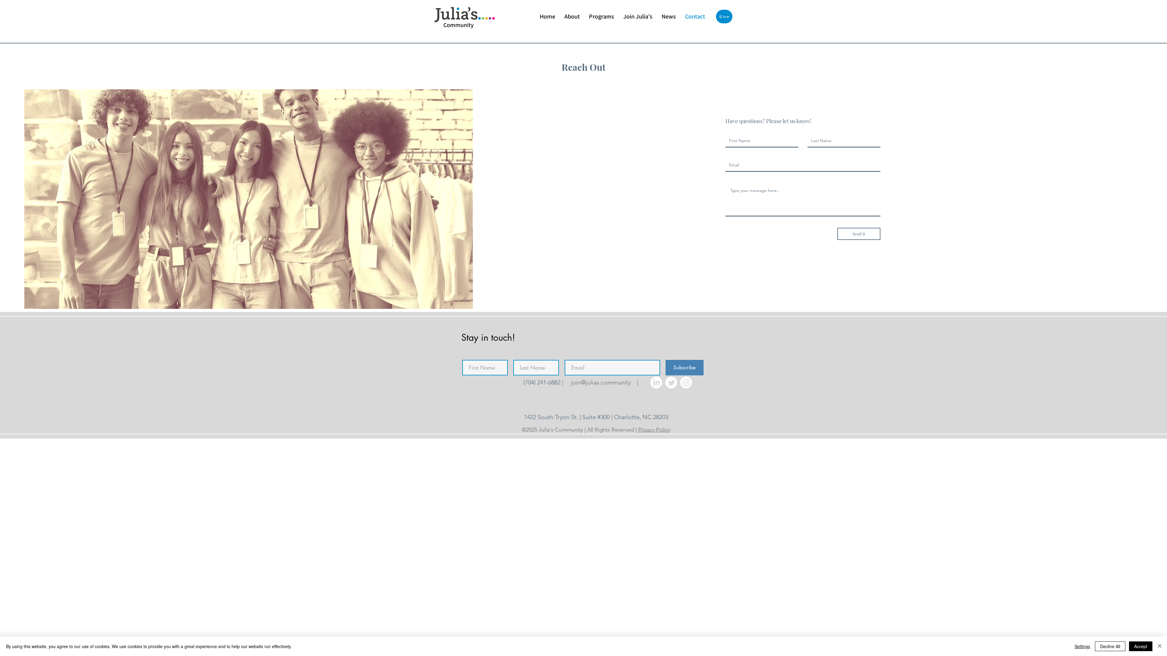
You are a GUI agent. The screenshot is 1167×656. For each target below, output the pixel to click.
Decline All (1110, 646)
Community (458, 25)
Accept (1140, 646)
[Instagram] (686, 382)
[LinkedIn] (656, 382)
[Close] (1159, 646)
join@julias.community (601, 382)
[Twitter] (671, 382)
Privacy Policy (654, 429)
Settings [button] (1082, 646)
